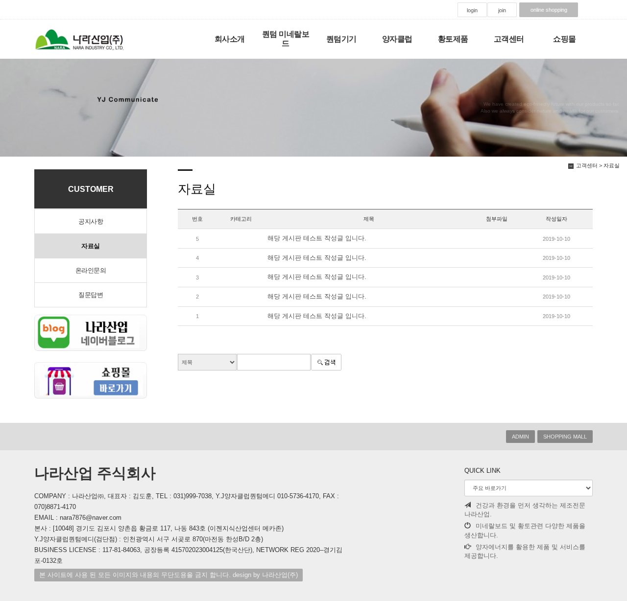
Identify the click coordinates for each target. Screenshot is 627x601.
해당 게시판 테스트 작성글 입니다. (316, 238)
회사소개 (230, 39)
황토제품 (453, 39)
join (502, 10)
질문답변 (90, 295)
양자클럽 (397, 39)
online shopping (549, 10)
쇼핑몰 (564, 39)
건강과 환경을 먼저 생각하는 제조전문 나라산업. (524, 510)
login (472, 10)
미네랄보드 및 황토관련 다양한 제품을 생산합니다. (524, 530)
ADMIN (520, 436)
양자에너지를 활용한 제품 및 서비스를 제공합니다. (524, 551)
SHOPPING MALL (565, 436)
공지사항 (90, 221)
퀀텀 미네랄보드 (286, 38)
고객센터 (509, 39)
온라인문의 (90, 270)
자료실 (90, 246)
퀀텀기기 (341, 39)
